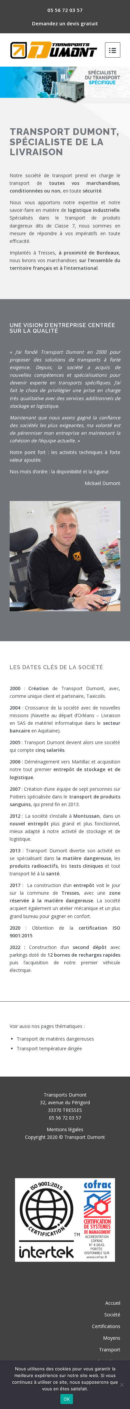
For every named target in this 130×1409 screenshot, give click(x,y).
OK (67, 1399)
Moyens (111, 1338)
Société (112, 1314)
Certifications (106, 1326)
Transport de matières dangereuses (55, 1039)
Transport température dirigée (49, 1048)
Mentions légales (65, 1129)
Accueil (112, 1303)
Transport (109, 1349)
